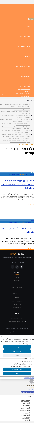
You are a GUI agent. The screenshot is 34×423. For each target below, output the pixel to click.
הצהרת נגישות (17, 307)
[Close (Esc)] (33, 385)
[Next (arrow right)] (31, 387)
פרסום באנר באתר (17, 284)
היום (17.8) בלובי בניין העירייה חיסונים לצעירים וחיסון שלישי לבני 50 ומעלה (17, 184)
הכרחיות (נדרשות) (25, 361)
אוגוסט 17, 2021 (29, 174)
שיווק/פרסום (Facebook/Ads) (21, 366)
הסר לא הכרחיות (17, 351)
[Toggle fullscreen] (29, 385)
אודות (17, 297)
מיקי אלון (11, 174)
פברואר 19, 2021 (29, 222)
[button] (27, 392)
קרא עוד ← (31, 204)
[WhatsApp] (12, 267)
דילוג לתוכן (30, 390)
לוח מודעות (17, 280)
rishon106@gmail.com (14, 321)
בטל (17, 373)
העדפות (17, 355)
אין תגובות (17, 174)
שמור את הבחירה (17, 369)
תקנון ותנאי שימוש (17, 301)
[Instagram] (17, 267)
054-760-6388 (15, 318)
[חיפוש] (5, 12)
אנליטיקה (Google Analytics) (21, 364)
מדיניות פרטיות (17, 304)
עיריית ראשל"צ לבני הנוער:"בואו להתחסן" (18, 230)
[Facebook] (21, 267)
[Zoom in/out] (27, 385)
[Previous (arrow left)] (33, 387)
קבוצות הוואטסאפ (17, 287)
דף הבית (17, 277)
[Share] (31, 385)
